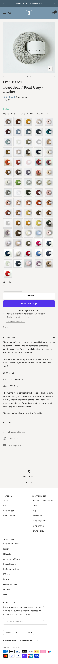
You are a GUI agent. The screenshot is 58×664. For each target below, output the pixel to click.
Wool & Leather (10, 515)
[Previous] (4, 77)
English (27, 632)
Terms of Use (38, 526)
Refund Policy (38, 531)
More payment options (29, 310)
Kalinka (6, 579)
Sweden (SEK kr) (11, 632)
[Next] (53, 77)
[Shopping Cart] (53, 13)
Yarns (5, 500)
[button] (9, 97)
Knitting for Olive (12, 82)
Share (5, 327)
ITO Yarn (7, 574)
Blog (34, 511)
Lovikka (6, 589)
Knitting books (9, 511)
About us (36, 505)
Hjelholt (6, 594)
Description (9, 337)
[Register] (43, 621)
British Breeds (9, 564)
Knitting (6, 505)
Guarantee (13, 438)
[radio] (7, 121)
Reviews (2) (8, 422)
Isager (6, 549)
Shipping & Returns (16, 432)
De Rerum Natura (11, 569)
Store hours (37, 515)
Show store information (15, 322)
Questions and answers (42, 500)
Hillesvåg (7, 554)
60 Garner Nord (10, 584)
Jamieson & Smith (11, 559)
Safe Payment (14, 445)
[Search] (9, 13)
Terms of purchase (40, 521)
